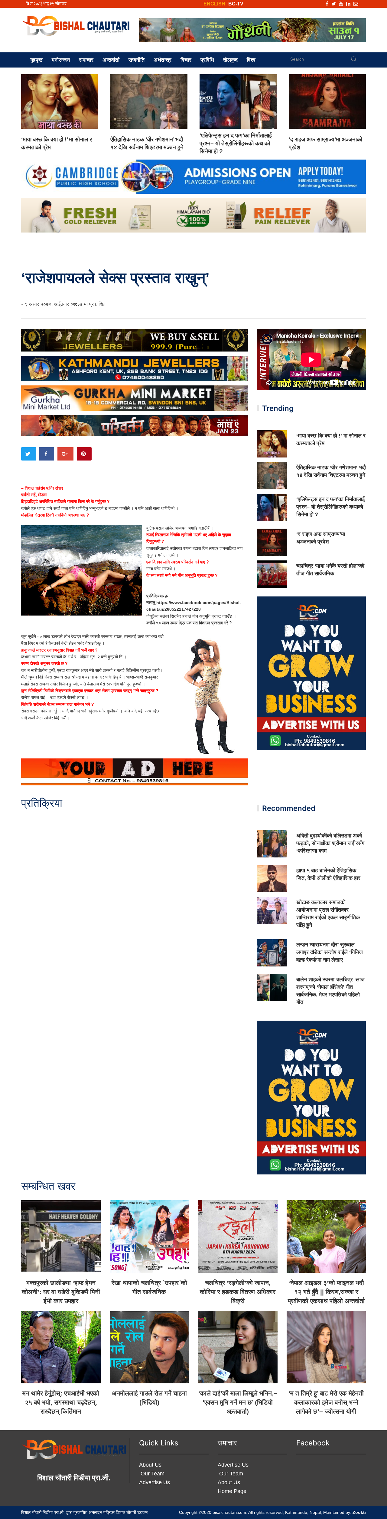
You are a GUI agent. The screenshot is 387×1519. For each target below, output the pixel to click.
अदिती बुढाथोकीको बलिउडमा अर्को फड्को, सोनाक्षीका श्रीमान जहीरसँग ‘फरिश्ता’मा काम (330, 843)
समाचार (86, 60)
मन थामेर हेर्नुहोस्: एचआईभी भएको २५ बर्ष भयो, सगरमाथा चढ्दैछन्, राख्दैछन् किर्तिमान (60, 1402)
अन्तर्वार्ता (110, 60)
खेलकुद (230, 60)
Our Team (151, 1474)
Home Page (232, 1491)
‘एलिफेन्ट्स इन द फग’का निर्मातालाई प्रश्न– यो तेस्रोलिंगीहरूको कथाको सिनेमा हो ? (236, 143)
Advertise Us (154, 1482)
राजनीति (136, 60)
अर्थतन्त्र (162, 60)
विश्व (251, 60)
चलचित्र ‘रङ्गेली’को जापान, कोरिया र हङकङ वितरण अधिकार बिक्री (237, 1291)
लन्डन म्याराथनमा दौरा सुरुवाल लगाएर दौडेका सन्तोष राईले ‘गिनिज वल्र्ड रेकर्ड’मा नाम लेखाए (329, 952)
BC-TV (235, 3)
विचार (185, 60)
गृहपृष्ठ (36, 60)
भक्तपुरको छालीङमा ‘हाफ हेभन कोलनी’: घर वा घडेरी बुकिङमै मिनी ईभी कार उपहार (61, 1291)
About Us (150, 1465)
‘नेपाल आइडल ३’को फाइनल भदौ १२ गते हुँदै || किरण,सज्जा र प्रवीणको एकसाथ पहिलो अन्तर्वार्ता (326, 1291)
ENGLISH (214, 3)
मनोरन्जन (61, 60)
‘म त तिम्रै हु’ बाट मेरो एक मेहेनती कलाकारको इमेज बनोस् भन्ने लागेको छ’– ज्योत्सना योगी (326, 1402)
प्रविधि (207, 60)
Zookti (359, 1512)
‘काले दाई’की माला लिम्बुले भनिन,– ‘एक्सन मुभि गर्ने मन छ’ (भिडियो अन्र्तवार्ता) (237, 1402)
